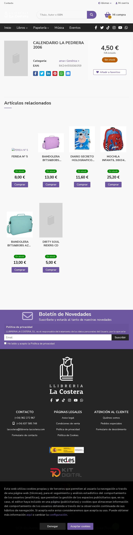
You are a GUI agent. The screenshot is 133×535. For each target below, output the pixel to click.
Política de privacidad (68, 429)
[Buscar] (91, 15)
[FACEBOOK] (96, 27)
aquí (29, 515)
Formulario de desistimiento (111, 429)
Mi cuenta (123, 3)
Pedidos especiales (111, 423)
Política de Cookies (68, 435)
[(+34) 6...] (126, 27)
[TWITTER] (102, 27)
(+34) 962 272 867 (25, 417)
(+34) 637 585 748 (26, 423)
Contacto (8, 3)
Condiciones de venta (68, 423)
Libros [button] (21, 28)
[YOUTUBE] (120, 27)
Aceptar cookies (80, 526)
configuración (58, 515)
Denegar (52, 526)
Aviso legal (68, 417)
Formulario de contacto (24, 435)
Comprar (19, 184)
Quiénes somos (111, 417)
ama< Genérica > (69, 61)
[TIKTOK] (108, 27)
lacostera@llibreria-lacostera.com (26, 429)
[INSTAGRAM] (114, 27)
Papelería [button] (40, 28)
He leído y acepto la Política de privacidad (31, 343)
